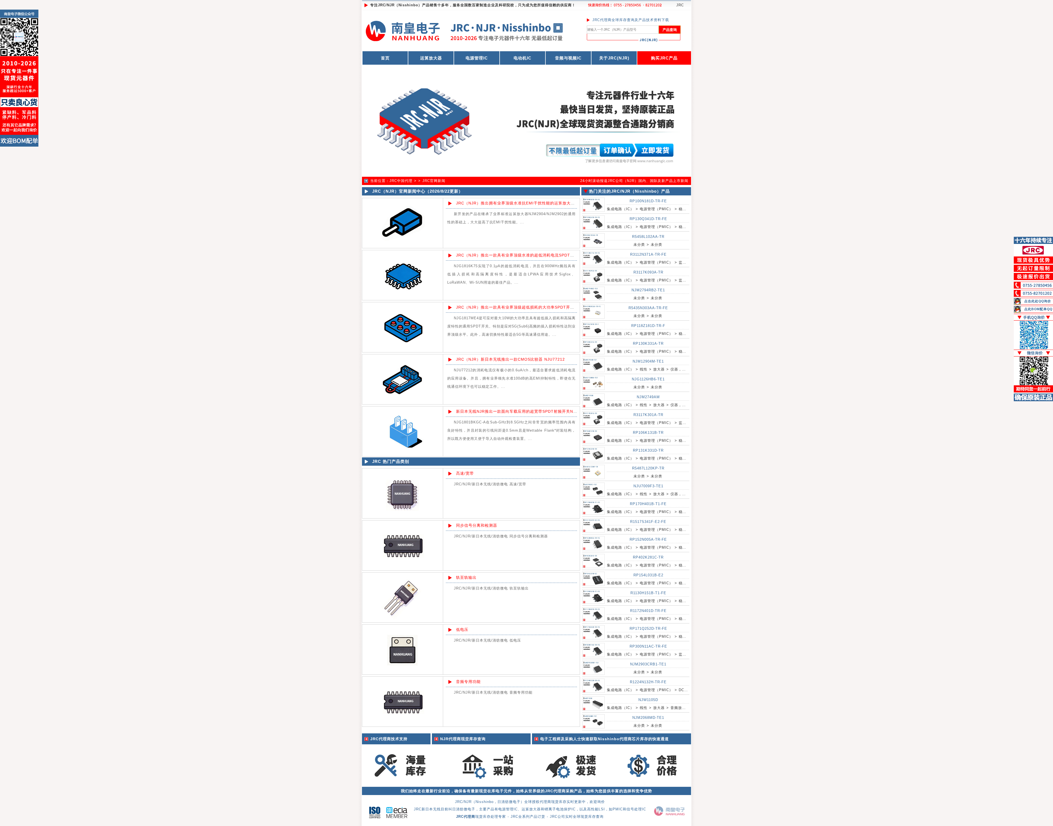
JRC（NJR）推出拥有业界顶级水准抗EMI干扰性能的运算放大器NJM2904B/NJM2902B (537, 203)
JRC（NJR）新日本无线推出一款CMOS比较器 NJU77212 (510, 359)
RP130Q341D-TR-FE (648, 219)
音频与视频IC (568, 58)
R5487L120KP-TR (648, 468)
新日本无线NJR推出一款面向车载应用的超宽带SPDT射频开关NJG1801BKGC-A (530, 411)
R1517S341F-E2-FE (648, 522)
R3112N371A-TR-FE (648, 254)
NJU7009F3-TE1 (648, 486)
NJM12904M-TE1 (648, 361)
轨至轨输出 (466, 577)
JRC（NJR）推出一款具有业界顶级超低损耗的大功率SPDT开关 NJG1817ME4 (529, 307)
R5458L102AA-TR (648, 237)
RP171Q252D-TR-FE (648, 628)
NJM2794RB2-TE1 (648, 290)
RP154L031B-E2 (648, 575)
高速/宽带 (465, 473)
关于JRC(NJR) (614, 58)
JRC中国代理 (400, 181)
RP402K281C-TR (648, 557)
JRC (680, 5)
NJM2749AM (648, 397)
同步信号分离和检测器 (476, 525)
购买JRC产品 (664, 58)
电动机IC (522, 58)
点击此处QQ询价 (1037, 301)
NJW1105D (648, 700)
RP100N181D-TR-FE (648, 201)
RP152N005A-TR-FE (648, 539)
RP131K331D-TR (648, 450)
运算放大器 (431, 58)
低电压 (462, 629)
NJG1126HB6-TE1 (648, 379)
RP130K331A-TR (648, 343)
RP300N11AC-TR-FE (648, 646)
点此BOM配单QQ (1038, 309)
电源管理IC (477, 58)
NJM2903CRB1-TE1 (648, 664)
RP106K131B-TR (648, 433)
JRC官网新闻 (433, 181)
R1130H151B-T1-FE (648, 593)
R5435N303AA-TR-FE (648, 308)
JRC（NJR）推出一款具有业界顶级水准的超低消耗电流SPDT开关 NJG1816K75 (531, 255)
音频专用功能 (468, 681)
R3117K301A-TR (648, 415)
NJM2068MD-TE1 (648, 718)
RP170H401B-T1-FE (648, 504)
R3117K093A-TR (648, 272)
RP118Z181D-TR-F (648, 326)
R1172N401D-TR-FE (648, 611)
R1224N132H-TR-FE (648, 682)
